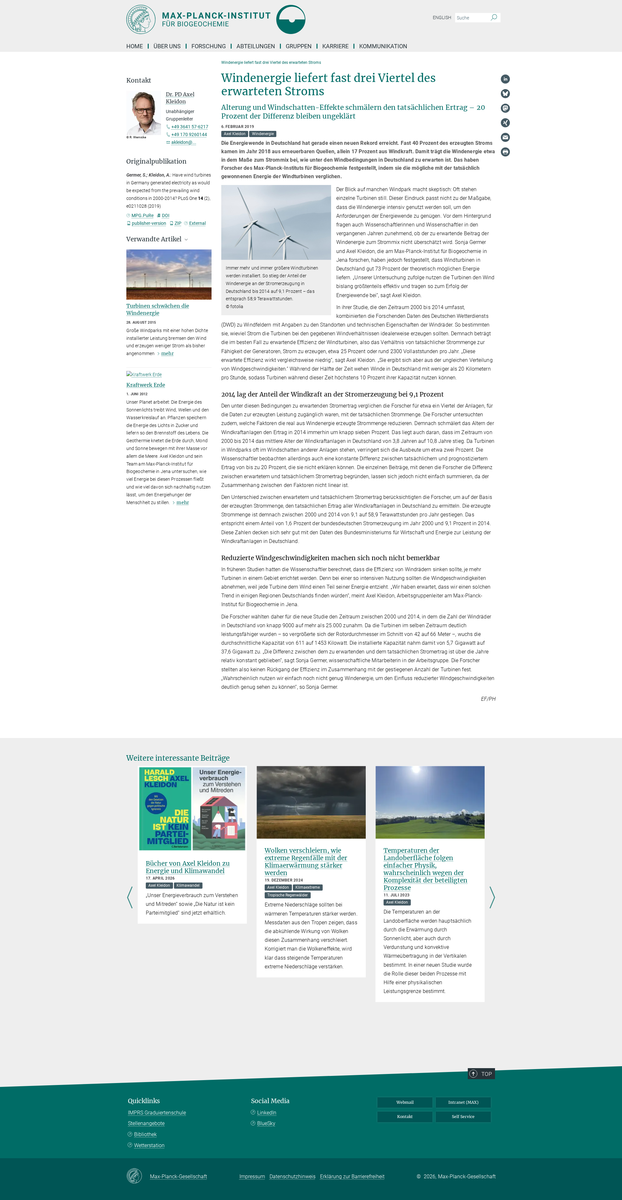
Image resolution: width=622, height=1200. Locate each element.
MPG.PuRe (143, 215)
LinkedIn (266, 1113)
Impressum (252, 1176)
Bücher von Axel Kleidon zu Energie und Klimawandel (188, 867)
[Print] (505, 152)
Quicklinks (144, 1101)
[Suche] (494, 17)
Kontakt (405, 1116)
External (197, 223)
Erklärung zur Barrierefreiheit (352, 1176)
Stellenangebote (146, 1123)
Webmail (405, 1102)
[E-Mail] (505, 137)
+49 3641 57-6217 (189, 126)
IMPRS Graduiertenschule (157, 1113)
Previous (130, 898)
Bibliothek (145, 1134)
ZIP (178, 223)
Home (134, 46)
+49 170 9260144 (189, 134)
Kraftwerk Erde (145, 385)
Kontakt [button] (138, 80)
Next (492, 898)
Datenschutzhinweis (293, 1176)
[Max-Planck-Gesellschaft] (138, 1176)
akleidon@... (183, 142)
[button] (325, 255)
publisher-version (149, 223)
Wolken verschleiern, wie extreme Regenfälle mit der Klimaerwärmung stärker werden (306, 862)
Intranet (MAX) (463, 1102)
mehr (167, 353)
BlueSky (266, 1123)
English (442, 17)
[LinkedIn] (505, 79)
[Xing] (505, 123)
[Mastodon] (505, 108)
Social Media (270, 1101)
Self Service (463, 1116)
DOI (165, 215)
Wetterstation (149, 1145)
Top (486, 1074)
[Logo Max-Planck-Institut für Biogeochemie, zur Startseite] (247, 19)
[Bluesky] (505, 93)
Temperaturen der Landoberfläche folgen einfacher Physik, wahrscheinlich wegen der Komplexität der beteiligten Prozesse (425, 869)
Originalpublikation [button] (156, 161)
